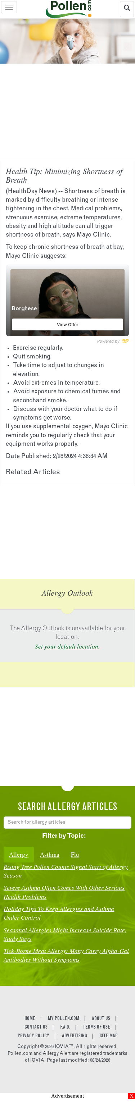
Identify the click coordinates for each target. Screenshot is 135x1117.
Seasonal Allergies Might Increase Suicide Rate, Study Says (65, 934)
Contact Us (36, 1027)
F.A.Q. (65, 1027)
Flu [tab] (75, 854)
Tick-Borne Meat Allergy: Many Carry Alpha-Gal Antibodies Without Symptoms (66, 955)
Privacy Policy (33, 1036)
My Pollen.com (63, 1018)
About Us (101, 1018)
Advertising (74, 1036)
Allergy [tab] (18, 854)
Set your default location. (67, 646)
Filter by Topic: (64, 836)
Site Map (109, 1036)
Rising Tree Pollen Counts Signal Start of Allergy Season (66, 870)
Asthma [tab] (49, 854)
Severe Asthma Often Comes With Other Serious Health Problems (64, 891)
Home (29, 1018)
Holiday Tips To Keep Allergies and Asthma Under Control (59, 913)
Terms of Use (96, 1027)
